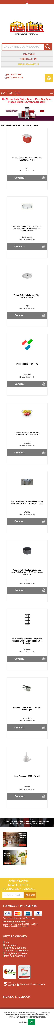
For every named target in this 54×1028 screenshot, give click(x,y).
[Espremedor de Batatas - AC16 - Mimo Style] (27, 694)
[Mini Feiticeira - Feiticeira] (27, 350)
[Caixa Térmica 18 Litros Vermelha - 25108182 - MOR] (27, 144)
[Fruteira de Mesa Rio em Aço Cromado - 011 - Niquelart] (27, 419)
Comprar (19, 178)
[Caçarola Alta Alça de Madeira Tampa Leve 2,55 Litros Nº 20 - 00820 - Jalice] (27, 487)
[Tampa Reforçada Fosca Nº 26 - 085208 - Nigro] (27, 281)
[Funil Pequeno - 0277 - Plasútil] (27, 762)
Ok (32, 1021)
